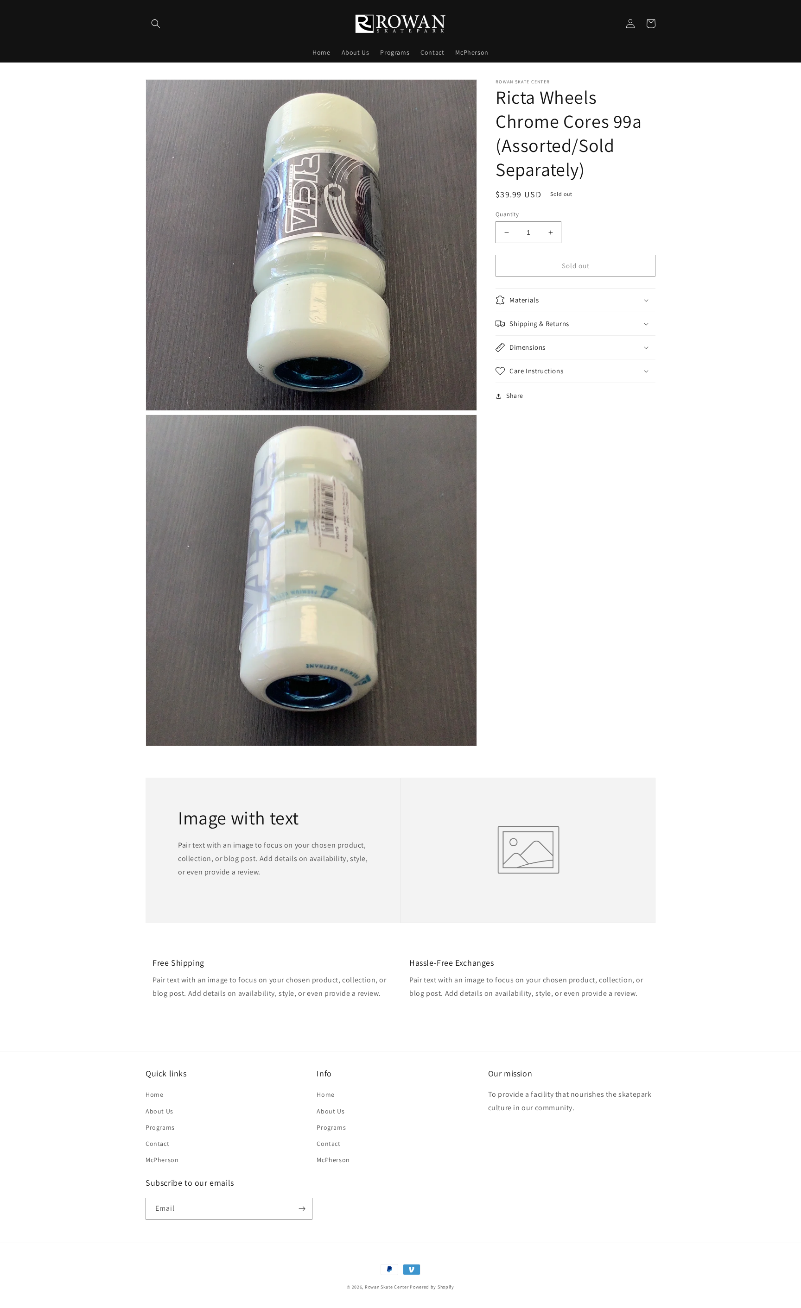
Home (154, 1094)
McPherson (162, 1160)
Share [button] (514, 395)
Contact (157, 1143)
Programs (160, 1127)
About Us (159, 1111)
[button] (156, 23)
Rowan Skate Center (387, 1287)
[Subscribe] (302, 1209)
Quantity (507, 214)
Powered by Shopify (432, 1287)
